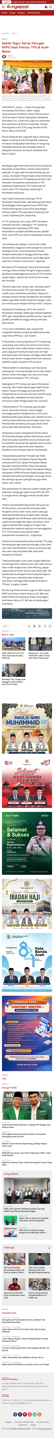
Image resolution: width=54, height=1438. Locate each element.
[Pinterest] (25, 1414)
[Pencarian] (50, 7)
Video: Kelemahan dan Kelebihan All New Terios (22, 1357)
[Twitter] (20, 1414)
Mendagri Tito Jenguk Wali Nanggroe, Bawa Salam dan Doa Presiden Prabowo (13, 681)
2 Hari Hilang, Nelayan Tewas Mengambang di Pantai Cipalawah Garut (25, 1339)
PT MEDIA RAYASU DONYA (20, 1428)
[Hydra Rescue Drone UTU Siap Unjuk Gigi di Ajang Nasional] (13, 644)
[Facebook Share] (29, 626)
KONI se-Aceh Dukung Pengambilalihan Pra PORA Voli (38, 1295)
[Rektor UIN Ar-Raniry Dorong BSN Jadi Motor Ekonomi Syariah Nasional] (10, 1220)
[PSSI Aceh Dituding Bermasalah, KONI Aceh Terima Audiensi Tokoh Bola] (14, 1259)
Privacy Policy (43, 1422)
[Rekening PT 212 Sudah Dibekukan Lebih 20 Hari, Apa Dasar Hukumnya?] (40, 644)
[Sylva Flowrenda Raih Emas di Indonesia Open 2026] (14, 1284)
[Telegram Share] (45, 626)
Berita (4, 39)
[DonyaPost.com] (17, 7)
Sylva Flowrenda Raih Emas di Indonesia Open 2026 (14, 1295)
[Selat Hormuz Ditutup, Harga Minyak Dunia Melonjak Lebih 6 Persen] (10, 1232)
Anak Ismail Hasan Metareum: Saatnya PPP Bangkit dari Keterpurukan (26, 1126)
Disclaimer (23, 1425)
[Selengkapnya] (49, 1248)
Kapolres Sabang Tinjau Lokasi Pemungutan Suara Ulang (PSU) (27, 1163)
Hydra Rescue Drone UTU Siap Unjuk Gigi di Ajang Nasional (13, 655)
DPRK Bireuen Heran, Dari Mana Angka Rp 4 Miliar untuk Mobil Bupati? (26, 1154)
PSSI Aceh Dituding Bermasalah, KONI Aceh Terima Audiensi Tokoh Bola (14, 1270)
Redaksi (10, 55)
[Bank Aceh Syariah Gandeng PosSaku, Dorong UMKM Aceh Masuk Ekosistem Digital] (27, 1191)
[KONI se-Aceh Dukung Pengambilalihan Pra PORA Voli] (39, 1284)
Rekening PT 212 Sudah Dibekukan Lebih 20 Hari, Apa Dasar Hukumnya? (39, 655)
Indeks (33, 1425)
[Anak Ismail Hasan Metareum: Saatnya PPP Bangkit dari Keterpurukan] (27, 1106)
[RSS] (39, 1414)
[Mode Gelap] (46, 7)
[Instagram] (30, 1414)
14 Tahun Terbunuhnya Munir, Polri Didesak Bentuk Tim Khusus (25, 1349)
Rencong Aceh (45, 1428)
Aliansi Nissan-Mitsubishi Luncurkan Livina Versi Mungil (25, 1364)
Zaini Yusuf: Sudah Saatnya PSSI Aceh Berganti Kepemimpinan (39, 1270)
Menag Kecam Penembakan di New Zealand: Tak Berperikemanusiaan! (23, 1321)
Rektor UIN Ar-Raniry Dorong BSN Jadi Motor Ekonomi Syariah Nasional (33, 1219)
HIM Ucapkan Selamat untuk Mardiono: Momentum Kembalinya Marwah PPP (24, 1135)
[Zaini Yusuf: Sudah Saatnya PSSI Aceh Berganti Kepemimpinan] (39, 1259)
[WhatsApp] (35, 1414)
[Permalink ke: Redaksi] (4, 56)
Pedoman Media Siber (24, 1422)
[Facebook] (15, 1414)
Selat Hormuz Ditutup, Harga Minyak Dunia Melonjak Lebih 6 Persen (32, 1231)
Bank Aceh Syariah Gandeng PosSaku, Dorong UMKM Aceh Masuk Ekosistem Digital (24, 1210)
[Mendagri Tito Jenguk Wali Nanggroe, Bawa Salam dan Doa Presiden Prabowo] (13, 670)
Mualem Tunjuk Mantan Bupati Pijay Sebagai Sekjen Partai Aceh (24, 1144)
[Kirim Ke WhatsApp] (50, 626)
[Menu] (4, 7)
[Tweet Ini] (34, 626)
